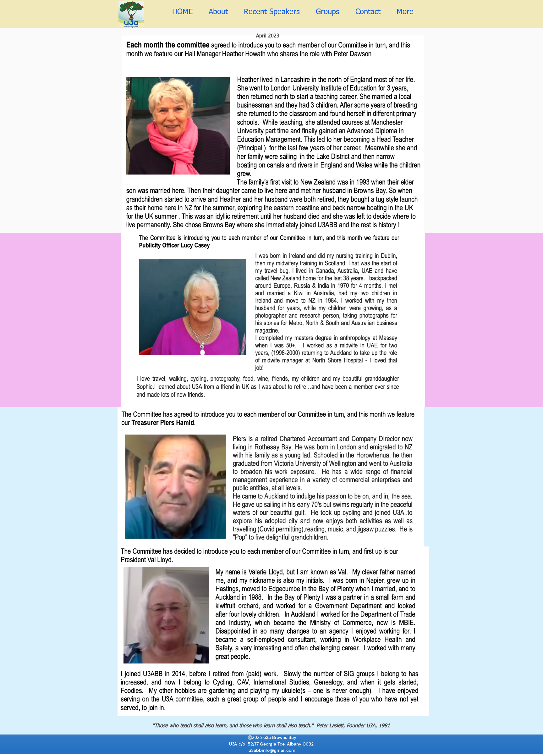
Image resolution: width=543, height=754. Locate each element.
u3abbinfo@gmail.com (272, 750)
